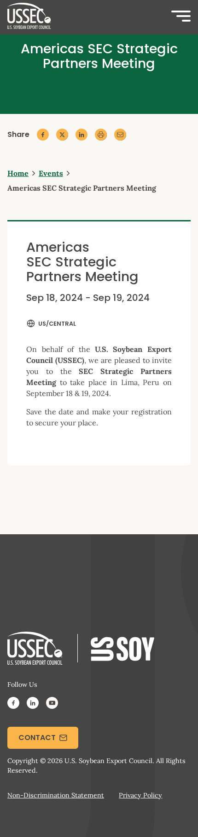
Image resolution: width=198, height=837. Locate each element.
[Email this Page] (120, 135)
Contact (37, 737)
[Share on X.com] (62, 135)
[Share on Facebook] (43, 135)
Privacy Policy (140, 795)
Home (18, 173)
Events (51, 173)
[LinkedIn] (33, 704)
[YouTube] (52, 704)
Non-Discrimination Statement (55, 795)
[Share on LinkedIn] (81, 135)
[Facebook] (13, 704)
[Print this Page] (101, 135)
